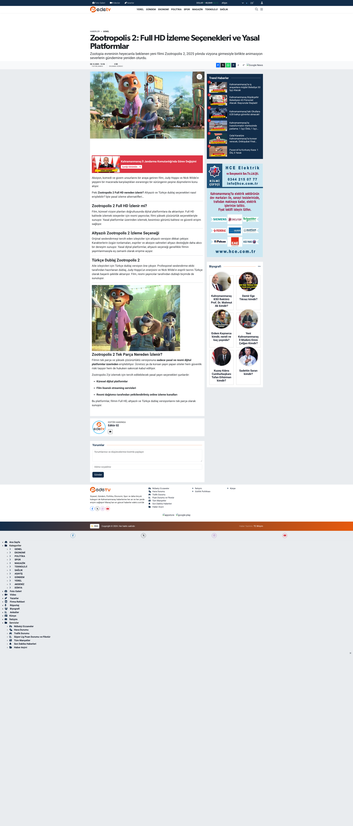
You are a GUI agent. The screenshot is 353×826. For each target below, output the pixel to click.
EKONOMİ (163, 9)
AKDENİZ (19, 584)
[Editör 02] (99, 427)
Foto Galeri (100, 3)
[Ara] (256, 9)
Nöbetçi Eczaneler (160, 488)
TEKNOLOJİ (211, 9)
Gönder (98, 474)
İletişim (198, 488)
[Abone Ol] (255, 65)
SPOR (187, 9)
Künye (233, 488)
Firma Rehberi (17, 601)
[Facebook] (92, 508)
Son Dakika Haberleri (162, 503)
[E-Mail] (110, 431)
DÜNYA (18, 587)
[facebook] (72, 535)
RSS (96, 526)
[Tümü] (259, 266)
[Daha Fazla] (233, 65)
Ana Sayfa (14, 542)
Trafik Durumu (158, 494)
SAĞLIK (224, 9)
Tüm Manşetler (159, 500)
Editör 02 (113, 425)
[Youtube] (107, 508)
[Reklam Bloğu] (235, 210)
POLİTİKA (176, 9)
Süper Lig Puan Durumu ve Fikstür (32, 636)
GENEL (106, 31)
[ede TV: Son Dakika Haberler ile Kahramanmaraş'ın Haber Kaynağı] (100, 9)
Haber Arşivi (158, 507)
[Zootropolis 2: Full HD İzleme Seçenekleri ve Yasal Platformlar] (147, 105)
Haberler (95, 31)
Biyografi (14, 608)
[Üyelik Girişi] (261, 3)
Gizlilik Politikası (202, 491)
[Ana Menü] (261, 9)
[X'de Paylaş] (222, 65)
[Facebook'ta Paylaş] (218, 65)
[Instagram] (102, 508)
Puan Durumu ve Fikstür (163, 497)
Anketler (14, 612)
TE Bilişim (258, 526)
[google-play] (183, 514)
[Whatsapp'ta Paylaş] (228, 65)
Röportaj (14, 605)
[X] (97, 508)
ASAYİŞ (18, 573)
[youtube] (284, 535)
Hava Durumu (158, 491)
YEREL (140, 9)
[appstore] (169, 514)
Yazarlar (130, 3)
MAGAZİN (197, 9)
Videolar (116, 3)
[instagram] (214, 535)
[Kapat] (351, 653)
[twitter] (143, 535)
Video (12, 594)
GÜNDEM (151, 9)
